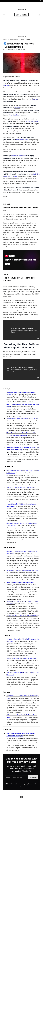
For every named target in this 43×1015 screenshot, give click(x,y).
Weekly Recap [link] (25, 39)
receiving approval (32, 121)
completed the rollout (18, 156)
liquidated (35, 99)
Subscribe (33, 777)
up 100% (17, 108)
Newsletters (14, 39)
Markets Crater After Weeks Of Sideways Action (22, 418)
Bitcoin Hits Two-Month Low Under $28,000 (20, 487)
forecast (6, 85)
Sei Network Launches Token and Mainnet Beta (22, 570)
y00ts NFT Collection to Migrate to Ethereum (21, 658)
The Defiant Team (10, 49)
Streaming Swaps (14, 115)
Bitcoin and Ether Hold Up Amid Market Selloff (22, 616)
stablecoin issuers (22, 140)
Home (5, 39)
